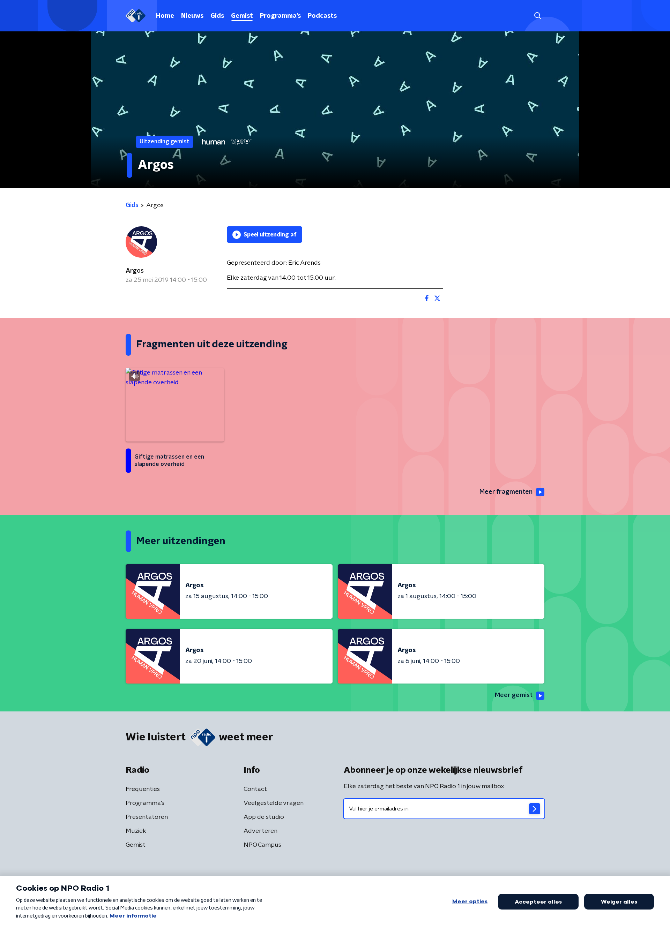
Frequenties (143, 789)
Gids (217, 16)
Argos (135, 271)
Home (165, 16)
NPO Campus (262, 845)
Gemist (242, 16)
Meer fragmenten (506, 492)
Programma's (280, 16)
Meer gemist (514, 695)
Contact (255, 789)
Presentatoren (147, 817)
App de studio (264, 817)
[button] (537, 15)
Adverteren (260, 831)
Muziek (136, 831)
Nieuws (192, 16)
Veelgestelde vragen (274, 803)
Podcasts (322, 16)
